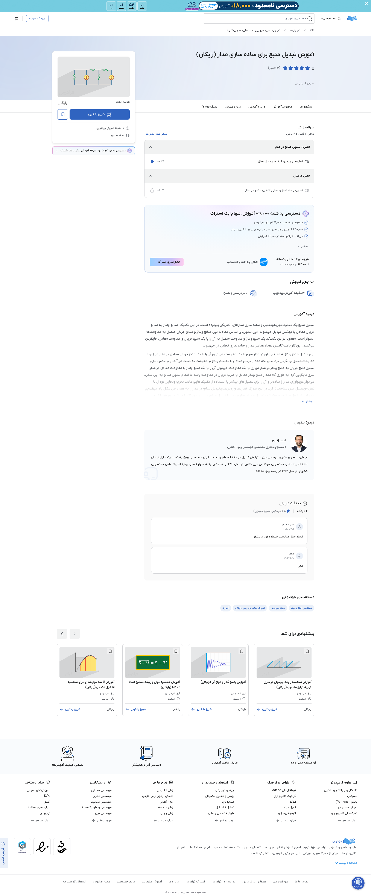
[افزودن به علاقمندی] (307, 651)
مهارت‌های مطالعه (38, 807)
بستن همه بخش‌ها (156, 134)
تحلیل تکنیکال (225, 807)
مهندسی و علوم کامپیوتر (96, 807)
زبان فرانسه (165, 807)
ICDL (47, 796)
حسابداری (228, 802)
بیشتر (304, 246)
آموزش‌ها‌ (295, 30)
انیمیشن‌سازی (287, 813)
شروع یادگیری (96, 114)
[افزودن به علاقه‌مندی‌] (63, 114)
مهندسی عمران (102, 796)
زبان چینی (166, 813)
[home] (352, 18)
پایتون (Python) (346, 802)
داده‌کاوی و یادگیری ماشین (340, 790)
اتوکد (293, 802)
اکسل (47, 802)
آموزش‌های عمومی (38, 790)
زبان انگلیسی (165, 790)
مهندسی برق (103, 813)
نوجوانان (45, 813)
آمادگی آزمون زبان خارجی (157, 796)
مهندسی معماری (101, 790)
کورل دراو (290, 807)
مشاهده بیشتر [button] (348, 863)
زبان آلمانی (166, 802)
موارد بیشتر (349, 820)
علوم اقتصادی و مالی (221, 813)
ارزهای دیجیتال (224, 790)
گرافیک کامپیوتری (285, 796)
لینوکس (352, 796)
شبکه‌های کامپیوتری (344, 813)
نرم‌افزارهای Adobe (284, 790)
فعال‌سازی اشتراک (169, 262)
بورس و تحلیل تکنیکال (219, 796)
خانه (312, 30)
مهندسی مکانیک (101, 802)
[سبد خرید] (17, 18)
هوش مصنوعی (347, 807)
